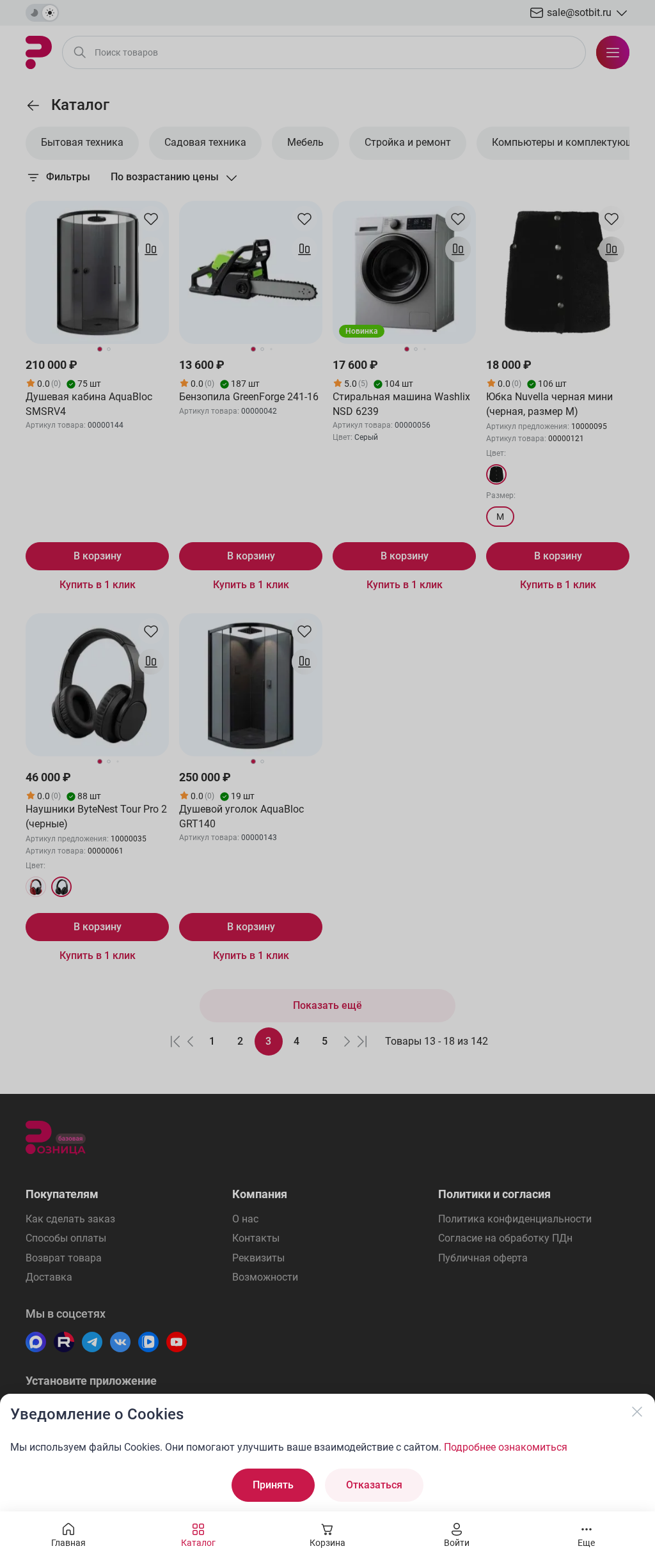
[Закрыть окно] (637, 1411)
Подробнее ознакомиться (505, 1447)
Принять (273, 1485)
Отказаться (374, 1485)
